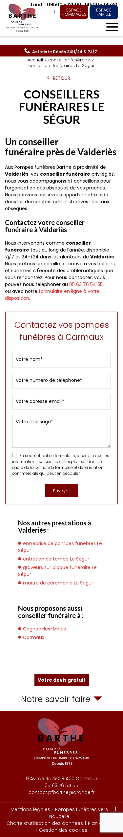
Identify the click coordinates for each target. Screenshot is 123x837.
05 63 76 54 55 (64, 52)
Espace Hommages (74, 12)
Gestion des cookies (63, 830)
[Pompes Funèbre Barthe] (22, 18)
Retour (61, 78)
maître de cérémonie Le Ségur (58, 583)
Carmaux (33, 637)
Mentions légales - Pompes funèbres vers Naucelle (59, 813)
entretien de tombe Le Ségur (56, 559)
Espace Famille (104, 12)
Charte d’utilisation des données (45, 823)
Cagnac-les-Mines (44, 629)
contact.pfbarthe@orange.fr (61, 792)
